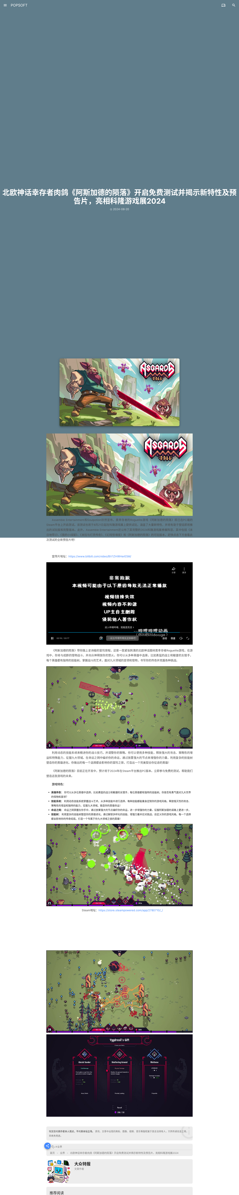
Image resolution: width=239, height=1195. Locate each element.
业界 (59, 1146)
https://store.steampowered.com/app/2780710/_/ (131, 910)
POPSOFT (19, 5)
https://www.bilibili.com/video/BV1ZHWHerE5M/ (99, 556)
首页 (52, 1152)
